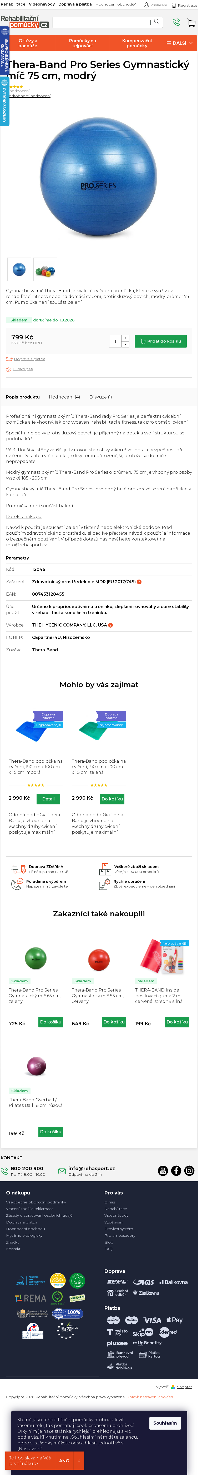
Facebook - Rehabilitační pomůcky (176, 1170)
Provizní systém (118, 1228)
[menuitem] (28, 43)
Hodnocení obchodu (114, 4)
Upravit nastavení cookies (150, 1397)
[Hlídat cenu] (19, 369)
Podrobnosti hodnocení (28, 95)
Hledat (156, 22)
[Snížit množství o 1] (125, 344)
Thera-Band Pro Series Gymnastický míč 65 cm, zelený (34, 996)
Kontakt (13, 1248)
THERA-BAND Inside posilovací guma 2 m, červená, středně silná (159, 996)
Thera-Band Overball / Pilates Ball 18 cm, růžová (36, 1102)
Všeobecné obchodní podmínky (36, 1202)
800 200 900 (27, 1169)
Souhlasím (165, 1423)
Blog (108, 1242)
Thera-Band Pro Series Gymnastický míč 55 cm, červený (98, 996)
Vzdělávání (113, 1222)
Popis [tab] (12, 397)
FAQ (108, 1248)
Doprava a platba (75, 4)
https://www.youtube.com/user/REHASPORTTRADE (163, 1170)
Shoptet (184, 1386)
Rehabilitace (13, 4)
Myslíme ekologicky (24, 1235)
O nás (109, 1202)
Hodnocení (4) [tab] (64, 397)
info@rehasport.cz (26, 544)
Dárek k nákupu (24, 516)
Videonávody (42, 4)
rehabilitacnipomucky (189, 1170)
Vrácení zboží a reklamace (30, 1208)
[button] (36, 1021)
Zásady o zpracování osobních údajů (39, 1215)
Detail (48, 798)
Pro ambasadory (119, 1235)
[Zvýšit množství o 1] (125, 338)
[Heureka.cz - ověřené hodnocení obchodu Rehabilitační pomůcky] (58, 1279)
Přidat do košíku (164, 341)
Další (179, 43)
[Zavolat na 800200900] (177, 22)
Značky (12, 1242)
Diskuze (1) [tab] (100, 397)
